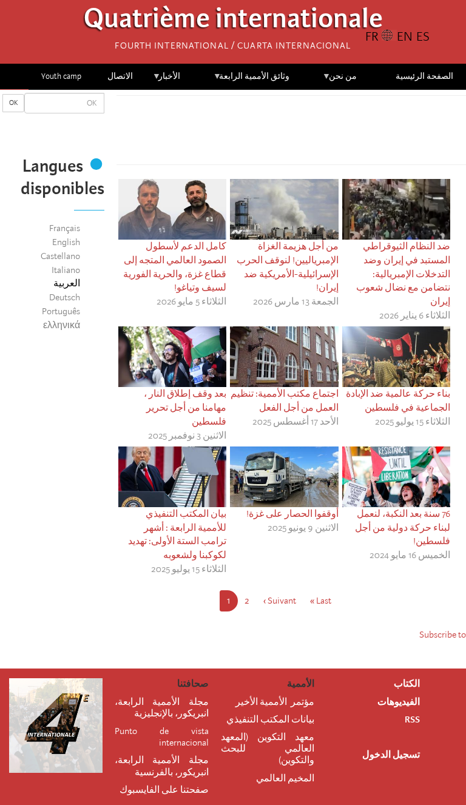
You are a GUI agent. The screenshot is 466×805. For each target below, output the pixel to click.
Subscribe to (442, 634)
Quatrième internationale (233, 21)
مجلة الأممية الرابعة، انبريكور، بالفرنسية (161, 766)
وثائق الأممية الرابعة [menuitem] (251, 80)
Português (61, 311)
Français (64, 228)
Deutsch (64, 297)
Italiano (66, 269)
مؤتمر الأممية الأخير (274, 701)
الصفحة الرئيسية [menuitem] (424, 76)
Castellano (60, 256)
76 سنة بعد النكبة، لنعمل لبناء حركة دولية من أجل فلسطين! (402, 527)
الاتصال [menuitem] (120, 76)
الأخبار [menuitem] (166, 80)
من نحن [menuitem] (339, 80)
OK (13, 103)
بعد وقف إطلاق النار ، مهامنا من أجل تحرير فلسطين (185, 407)
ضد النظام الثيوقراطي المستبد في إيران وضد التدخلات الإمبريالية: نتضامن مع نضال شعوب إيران (403, 274)
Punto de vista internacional (161, 737)
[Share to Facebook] (325, 133)
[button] (257, 133)
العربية (66, 283)
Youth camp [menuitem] (61, 76)
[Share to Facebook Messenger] (291, 133)
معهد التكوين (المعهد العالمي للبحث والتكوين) (267, 749)
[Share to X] (308, 133)
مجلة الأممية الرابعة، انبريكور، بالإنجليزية (161, 707)
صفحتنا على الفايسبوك (164, 789)
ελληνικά (61, 325)
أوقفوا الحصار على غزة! (292, 513)
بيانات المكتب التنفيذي (270, 719)
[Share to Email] (274, 133)
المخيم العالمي (285, 778)
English (66, 242)
